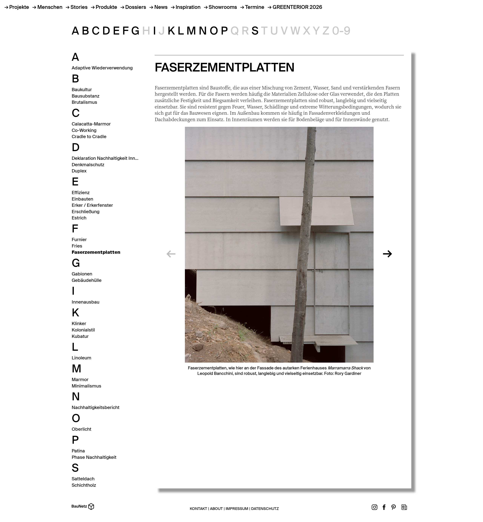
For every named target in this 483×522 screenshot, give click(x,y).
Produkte (106, 7)
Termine (254, 7)
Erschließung (85, 211)
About (216, 508)
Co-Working (84, 130)
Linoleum (81, 358)
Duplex (79, 171)
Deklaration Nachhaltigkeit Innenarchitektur (106, 158)
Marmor (80, 379)
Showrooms (223, 7)
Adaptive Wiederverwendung (102, 68)
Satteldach (83, 479)
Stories (79, 7)
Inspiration (188, 7)
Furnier (79, 239)
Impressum (237, 508)
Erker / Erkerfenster (92, 205)
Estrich (79, 218)
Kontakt (198, 508)
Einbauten (82, 199)
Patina (78, 451)
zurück (171, 251)
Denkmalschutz (88, 165)
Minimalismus (86, 386)
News (160, 7)
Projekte (19, 7)
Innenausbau (85, 302)
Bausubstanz (85, 96)
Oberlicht (81, 429)
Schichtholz (84, 485)
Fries (77, 246)
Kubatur (80, 336)
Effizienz (81, 192)
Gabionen (82, 274)
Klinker (79, 323)
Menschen (49, 7)
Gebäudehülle (87, 280)
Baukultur (82, 89)
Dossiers (135, 7)
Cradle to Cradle (89, 136)
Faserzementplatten (96, 252)
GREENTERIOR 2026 (297, 7)
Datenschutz (265, 508)
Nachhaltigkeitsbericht (95, 407)
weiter (387, 251)
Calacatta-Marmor (91, 124)
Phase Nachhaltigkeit (94, 457)
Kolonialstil (83, 330)
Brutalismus (84, 102)
